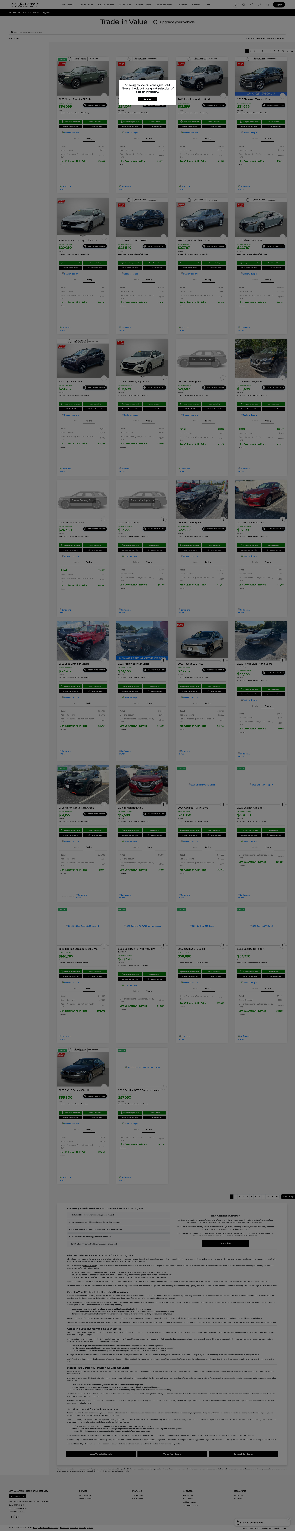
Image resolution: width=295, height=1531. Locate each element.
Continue (147, 99)
